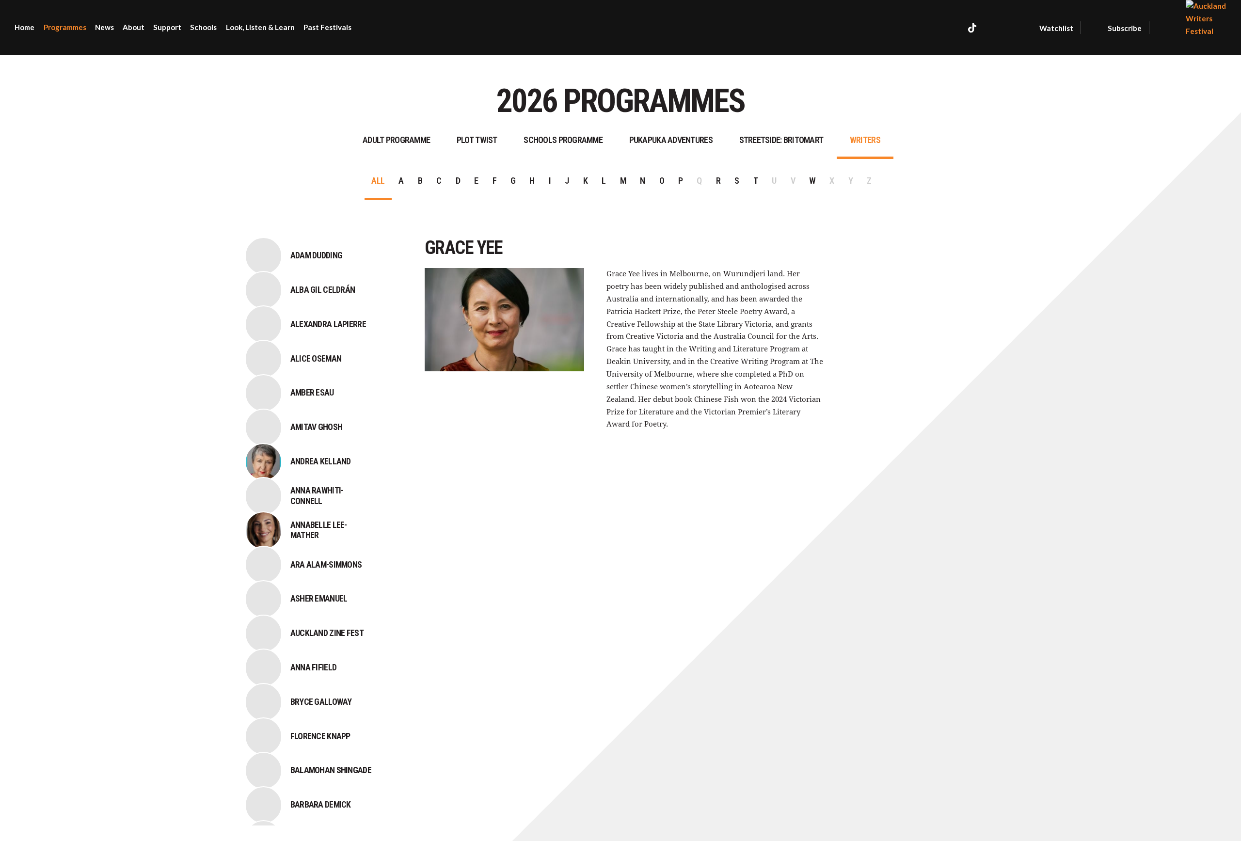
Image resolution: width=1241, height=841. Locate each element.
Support (167, 27)
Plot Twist (477, 140)
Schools (203, 27)
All (377, 180)
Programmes (65, 27)
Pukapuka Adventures (671, 140)
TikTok (972, 28)
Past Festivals (327, 27)
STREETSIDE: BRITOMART (781, 140)
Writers (865, 140)
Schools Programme (563, 140)
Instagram (995, 28)
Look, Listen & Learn (260, 27)
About (133, 27)
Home (24, 27)
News (104, 27)
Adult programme (396, 140)
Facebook (952, 28)
